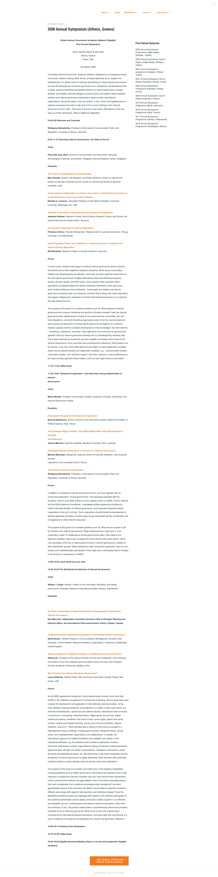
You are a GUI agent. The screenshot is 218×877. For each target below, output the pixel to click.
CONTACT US (113, 873)
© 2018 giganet (100, 873)
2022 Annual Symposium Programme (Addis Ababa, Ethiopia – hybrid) (148, 52)
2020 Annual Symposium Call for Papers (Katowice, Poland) (150, 97)
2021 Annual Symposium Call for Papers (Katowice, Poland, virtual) (151, 80)
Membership (130, 12)
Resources (162, 12)
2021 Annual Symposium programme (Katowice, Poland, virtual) (150, 72)
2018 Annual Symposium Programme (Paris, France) (148, 111)
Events (146, 12)
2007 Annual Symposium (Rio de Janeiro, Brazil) (110, 860)
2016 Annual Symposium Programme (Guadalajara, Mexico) (151, 125)
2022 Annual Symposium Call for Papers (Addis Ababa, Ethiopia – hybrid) (150, 62)
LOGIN (121, 873)
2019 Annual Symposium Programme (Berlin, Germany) (149, 104)
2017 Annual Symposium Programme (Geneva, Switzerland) (151, 118)
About (105, 12)
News (117, 12)
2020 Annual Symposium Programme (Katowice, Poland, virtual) (150, 88)
